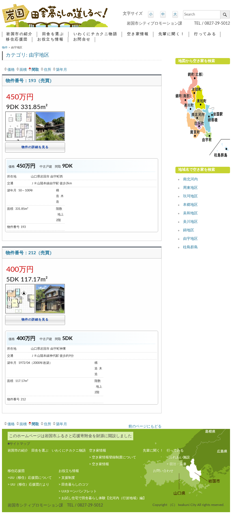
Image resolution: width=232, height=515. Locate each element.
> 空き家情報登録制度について (112, 457)
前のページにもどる (145, 426)
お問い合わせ (163, 471)
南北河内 (190, 179)
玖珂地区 (190, 196)
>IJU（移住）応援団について (30, 477)
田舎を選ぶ (53, 34)
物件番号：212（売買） (30, 253)
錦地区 (188, 230)
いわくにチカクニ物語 (96, 34)
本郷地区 (190, 205)
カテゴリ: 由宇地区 (27, 55)
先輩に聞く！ (171, 34)
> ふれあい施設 (178, 457)
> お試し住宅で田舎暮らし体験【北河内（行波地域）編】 (102, 498)
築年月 (61, 69)
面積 (23, 69)
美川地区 (190, 222)
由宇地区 (190, 239)
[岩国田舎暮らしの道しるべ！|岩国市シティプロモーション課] (55, 18)
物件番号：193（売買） (30, 80)
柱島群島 (190, 247)
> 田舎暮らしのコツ (74, 484)
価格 (11, 69)
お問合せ (82, 39)
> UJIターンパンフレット (78, 491)
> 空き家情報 (99, 464)
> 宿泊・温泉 (176, 464)
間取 (35, 69)
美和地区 (190, 213)
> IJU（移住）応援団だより (28, 484)
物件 (5, 47)
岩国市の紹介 (19, 34)
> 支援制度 (67, 477)
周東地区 (190, 188)
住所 (47, 69)
